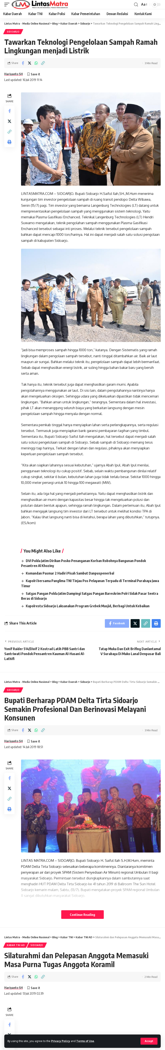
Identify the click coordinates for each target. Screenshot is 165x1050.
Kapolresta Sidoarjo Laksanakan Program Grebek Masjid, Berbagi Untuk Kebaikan (88, 606)
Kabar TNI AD (16, 945)
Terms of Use (85, 1041)
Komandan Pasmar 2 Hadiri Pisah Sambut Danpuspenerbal (70, 573)
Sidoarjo (13, 31)
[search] (136, 4)
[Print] (9, 142)
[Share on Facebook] (23, 63)
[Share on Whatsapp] (36, 63)
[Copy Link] (43, 63)
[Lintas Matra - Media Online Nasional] (40, 4)
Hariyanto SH (13, 74)
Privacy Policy (60, 1041)
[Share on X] (29, 63)
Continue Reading (82, 914)
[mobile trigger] (8, 4)
